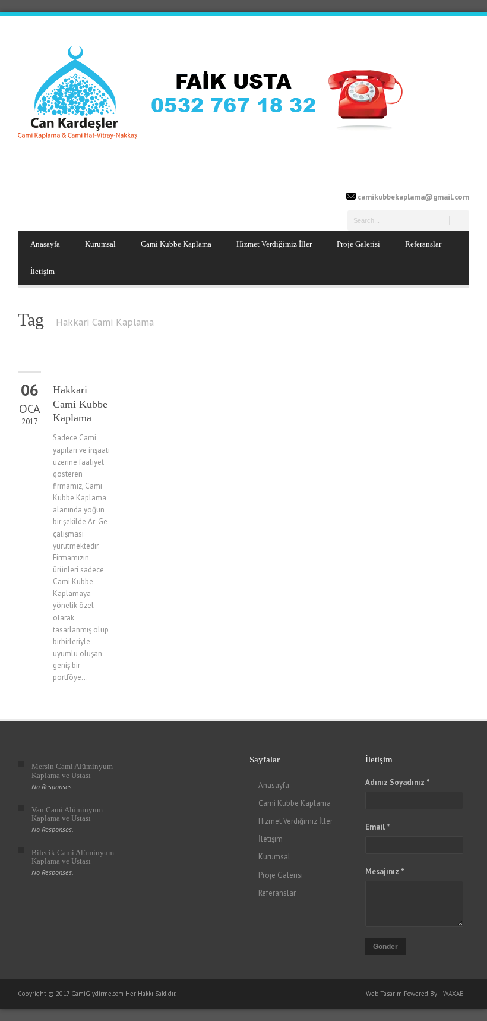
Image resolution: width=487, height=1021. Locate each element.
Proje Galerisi (358, 244)
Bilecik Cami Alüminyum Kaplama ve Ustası (72, 856)
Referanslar (423, 244)
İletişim (42, 271)
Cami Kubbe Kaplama (176, 244)
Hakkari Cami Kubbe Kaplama (80, 404)
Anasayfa (45, 244)
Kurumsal (100, 244)
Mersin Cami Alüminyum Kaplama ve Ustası (72, 770)
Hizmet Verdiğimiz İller (274, 244)
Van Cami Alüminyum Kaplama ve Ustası (67, 814)
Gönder (385, 947)
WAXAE (453, 994)
